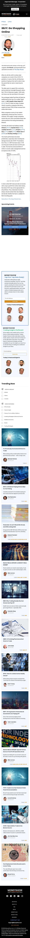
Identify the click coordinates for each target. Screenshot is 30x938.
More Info (15, 9)
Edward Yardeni (12, 535)
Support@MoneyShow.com (15, 922)
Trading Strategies (8, 426)
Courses (6, 398)
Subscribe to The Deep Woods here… (12, 199)
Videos (6, 395)
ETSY (6, 131)
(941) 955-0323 (15, 925)
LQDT (13, 129)
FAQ (14, 906)
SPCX (26, 688)
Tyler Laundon (12, 722)
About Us (14, 904)
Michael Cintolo (12, 459)
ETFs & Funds (7, 406)
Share (4, 21)
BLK (14, 539)
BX (17, 539)
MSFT (22, 577)
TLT (23, 577)
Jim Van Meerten (13, 836)
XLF (24, 539)
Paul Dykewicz (12, 497)
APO (12, 539)
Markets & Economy (9, 419)
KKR (20, 539)
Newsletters (14, 914)
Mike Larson (11, 573)
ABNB (3, 133)
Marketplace (14, 912)
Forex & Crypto (7, 410)
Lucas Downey (12, 798)
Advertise (14, 901)
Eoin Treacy (11, 684)
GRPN (22, 129)
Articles (6, 392)
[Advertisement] (15, 252)
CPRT (14, 131)
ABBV (24, 650)
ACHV (26, 840)
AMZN (8, 127)
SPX (26, 539)
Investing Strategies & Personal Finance (13, 416)
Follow (8, 55)
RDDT (22, 764)
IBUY (9, 37)
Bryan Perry (11, 874)
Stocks (5, 423)
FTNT (26, 802)
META (26, 501)
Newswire (14, 917)
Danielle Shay (12, 611)
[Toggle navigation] (26, 14)
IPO (19, 764)
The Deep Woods (18, 69)
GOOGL (18, 577)
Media (14, 909)
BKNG (19, 133)
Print (10, 21)
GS (18, 539)
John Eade (11, 646)
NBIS (26, 615)
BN (15, 539)
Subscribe (15, 301)
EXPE (20, 127)
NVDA (22, 539)
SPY (26, 650)
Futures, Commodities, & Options (12, 413)
